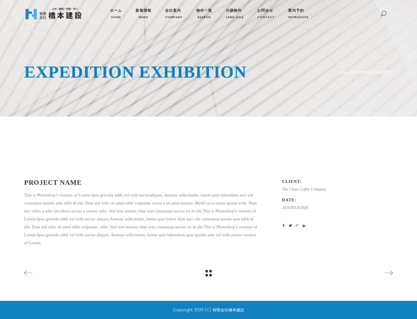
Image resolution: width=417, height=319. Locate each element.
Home (344, 72)
